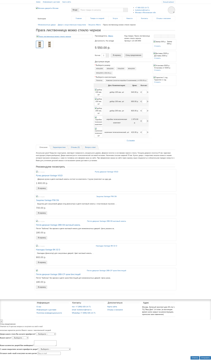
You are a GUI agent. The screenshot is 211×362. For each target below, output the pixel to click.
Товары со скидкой (97, 18)
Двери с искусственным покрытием (72, 25)
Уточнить (157, 46)
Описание (43, 147)
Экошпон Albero (94, 25)
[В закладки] (164, 36)
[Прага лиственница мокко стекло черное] (64, 36)
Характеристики (59, 147)
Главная (79, 18)
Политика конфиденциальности (49, 313)
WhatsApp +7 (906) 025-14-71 (83, 313)
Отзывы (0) (75, 147)
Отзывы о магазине (163, 18)
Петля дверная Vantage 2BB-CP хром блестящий (58, 274)
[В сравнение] (171, 36)
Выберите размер (103, 65)
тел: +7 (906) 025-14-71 (81, 307)
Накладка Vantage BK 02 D (48, 250)
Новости (129, 18)
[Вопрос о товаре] (157, 36)
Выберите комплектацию (106, 77)
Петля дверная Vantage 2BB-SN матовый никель (58, 225)
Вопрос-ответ (90, 147)
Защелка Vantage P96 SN (47, 200)
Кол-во (97, 55)
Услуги (115, 18)
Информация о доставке (51, 2)
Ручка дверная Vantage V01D (49, 175)
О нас (39, 307)
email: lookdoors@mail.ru (82, 310)
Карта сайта (66, 2)
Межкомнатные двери (47, 25)
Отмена (195, 358)
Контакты (144, 18)
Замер (38, 2)
